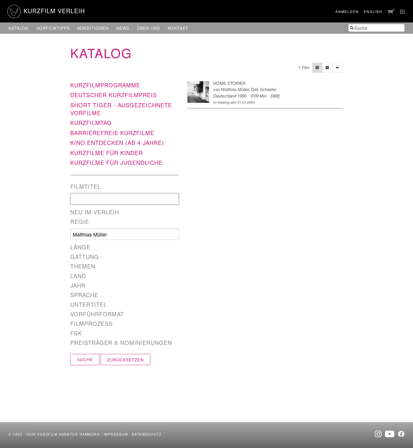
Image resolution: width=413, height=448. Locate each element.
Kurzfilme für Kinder (106, 153)
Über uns (148, 28)
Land (78, 276)
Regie (79, 221)
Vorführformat (97, 314)
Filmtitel (85, 186)
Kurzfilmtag (91, 123)
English (373, 11)
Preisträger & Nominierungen (121, 342)
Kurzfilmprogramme (105, 85)
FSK (76, 333)
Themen (82, 266)
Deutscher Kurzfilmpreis (113, 95)
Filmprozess (91, 323)
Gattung (84, 257)
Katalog (18, 28)
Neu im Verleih (94, 212)
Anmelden (346, 11)
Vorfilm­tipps (53, 28)
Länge (80, 247)
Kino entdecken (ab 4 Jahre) (117, 142)
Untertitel (88, 304)
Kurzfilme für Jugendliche (116, 162)
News (123, 28)
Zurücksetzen (125, 360)
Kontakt (178, 28)
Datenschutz (147, 434)
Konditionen (93, 28)
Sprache (84, 295)
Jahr (77, 285)
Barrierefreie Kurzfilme (112, 133)
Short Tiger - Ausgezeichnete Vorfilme (121, 109)
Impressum (116, 434)
